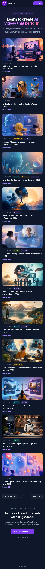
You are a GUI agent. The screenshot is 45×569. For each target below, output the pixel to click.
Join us (38, 3)
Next (35, 496)
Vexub (12, 3)
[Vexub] (4, 3)
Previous (11, 496)
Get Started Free (21, 532)
